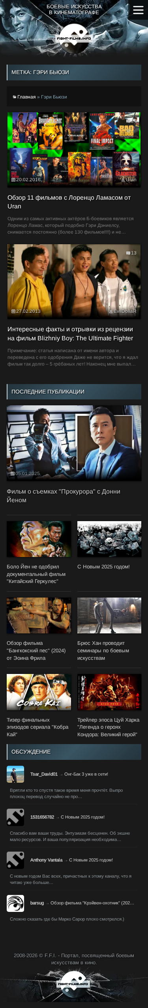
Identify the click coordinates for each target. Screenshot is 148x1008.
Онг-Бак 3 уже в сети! (86, 774)
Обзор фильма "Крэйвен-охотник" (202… (92, 902)
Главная (26, 97)
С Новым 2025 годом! (83, 817)
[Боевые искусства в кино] (74, 38)
